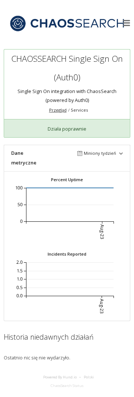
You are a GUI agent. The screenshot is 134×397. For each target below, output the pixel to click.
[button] (126, 23)
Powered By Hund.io (60, 377)
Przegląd (58, 110)
